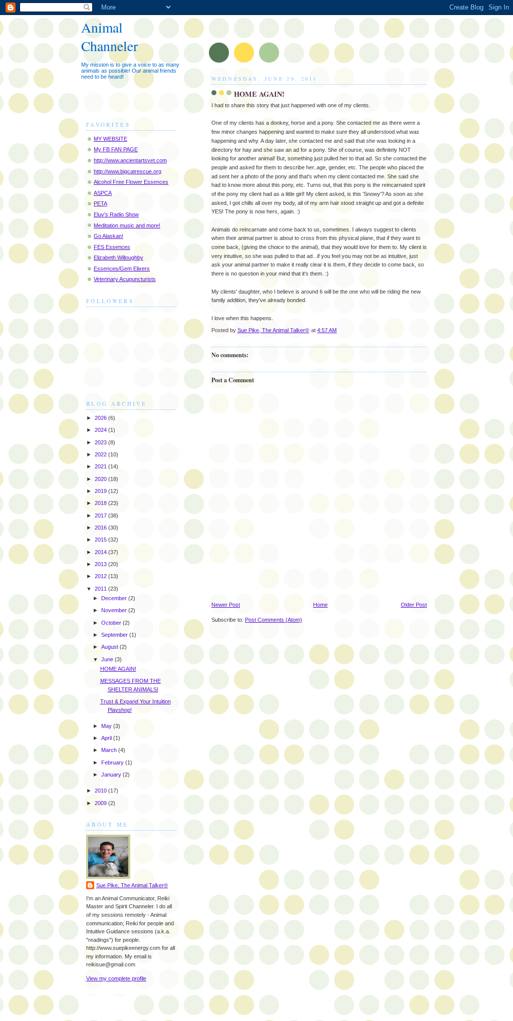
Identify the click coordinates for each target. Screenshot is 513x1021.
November (114, 610)
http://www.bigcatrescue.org (127, 171)
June (108, 659)
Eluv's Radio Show (116, 214)
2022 (101, 454)
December (114, 598)
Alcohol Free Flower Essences (131, 182)
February (113, 762)
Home (320, 605)
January (112, 775)
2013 (101, 564)
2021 (101, 466)
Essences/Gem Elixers (122, 269)
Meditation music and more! (127, 225)
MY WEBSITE (110, 139)
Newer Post (225, 605)
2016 (101, 528)
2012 (101, 576)
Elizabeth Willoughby (118, 257)
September (115, 635)
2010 (101, 791)
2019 (101, 491)
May (107, 726)
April (107, 738)
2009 (101, 803)
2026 (101, 418)
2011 (101, 589)
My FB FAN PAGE (116, 149)
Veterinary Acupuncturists (125, 279)
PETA (100, 203)
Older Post (414, 605)
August (110, 647)
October (112, 623)
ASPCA (103, 193)
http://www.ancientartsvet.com (130, 160)
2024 (101, 430)
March (109, 750)
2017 (101, 516)
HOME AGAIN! (118, 669)
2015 (101, 540)
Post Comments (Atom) (273, 620)
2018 (101, 503)
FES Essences (112, 247)
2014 (101, 552)
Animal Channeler (109, 36)
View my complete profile (116, 978)
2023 (101, 442)
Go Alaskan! (108, 236)
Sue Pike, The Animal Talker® (132, 885)
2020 (101, 479)
